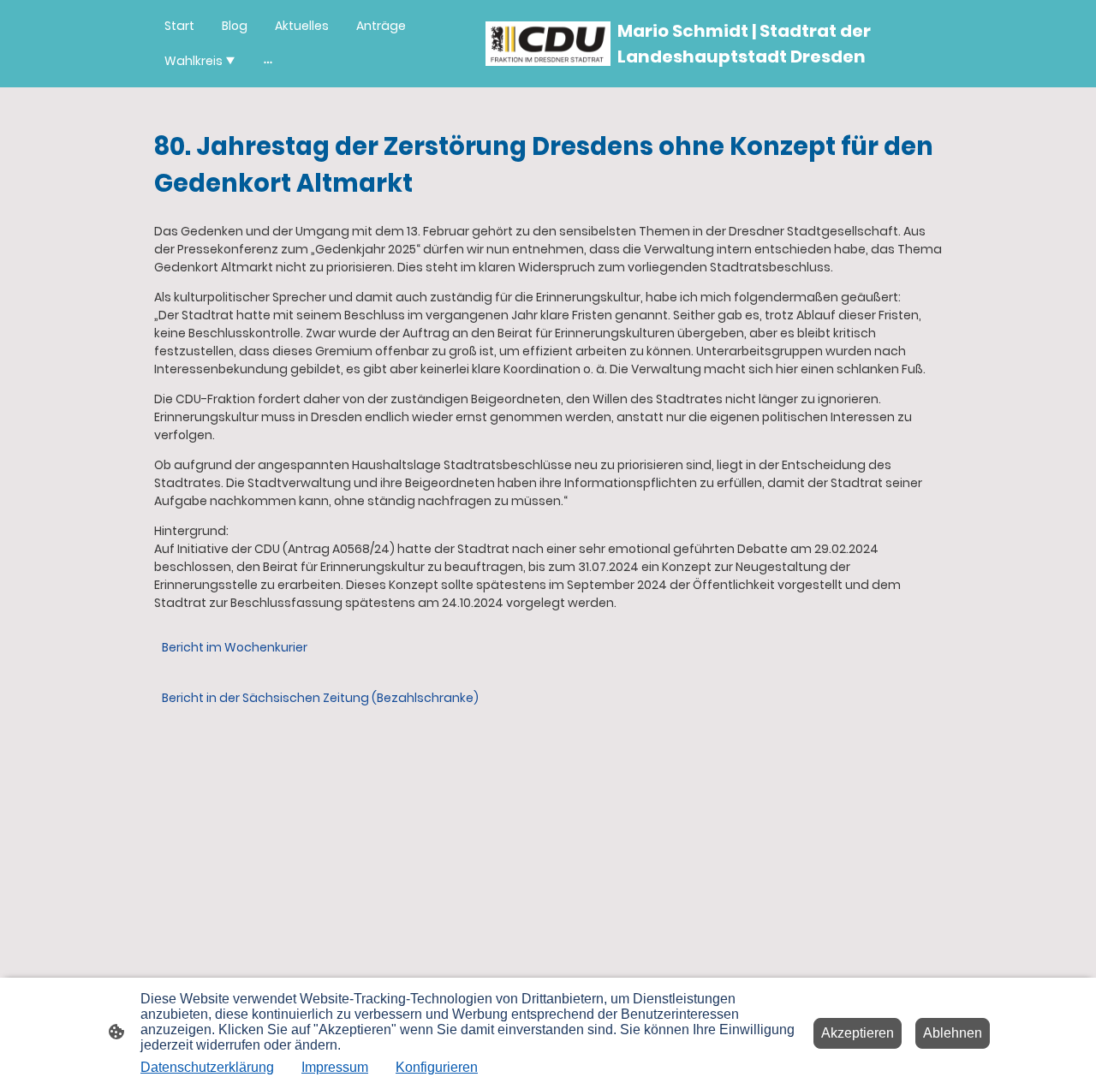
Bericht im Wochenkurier (234, 647)
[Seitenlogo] (548, 43)
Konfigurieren (437, 1067)
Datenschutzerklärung (207, 1067)
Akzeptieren (857, 1033)
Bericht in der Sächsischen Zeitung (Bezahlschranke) (320, 697)
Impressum (334, 1067)
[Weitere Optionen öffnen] (268, 60)
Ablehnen (952, 1033)
